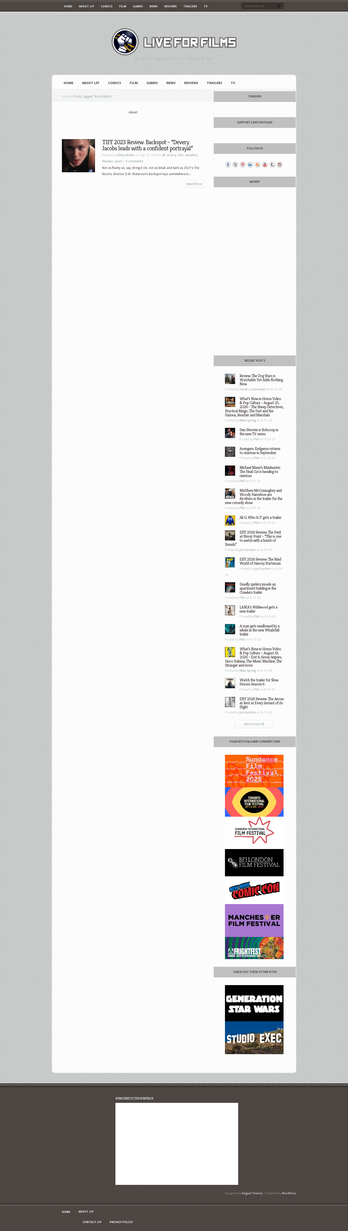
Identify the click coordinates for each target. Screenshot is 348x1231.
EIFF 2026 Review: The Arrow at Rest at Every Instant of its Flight (261, 703)
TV (206, 6)
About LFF (86, 6)
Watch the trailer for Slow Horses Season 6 (258, 682)
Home (68, 6)
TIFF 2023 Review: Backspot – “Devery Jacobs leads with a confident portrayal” (147, 145)
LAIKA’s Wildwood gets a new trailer (258, 609)
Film (122, 6)
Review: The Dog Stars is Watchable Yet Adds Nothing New (261, 380)
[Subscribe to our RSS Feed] (258, 165)
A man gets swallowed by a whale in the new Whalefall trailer (259, 630)
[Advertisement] (133, 122)
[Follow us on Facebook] (228, 165)
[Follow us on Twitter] (235, 165)
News (154, 6)
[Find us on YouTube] (265, 165)
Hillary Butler (126, 155)
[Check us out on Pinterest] (243, 165)
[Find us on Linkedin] (250, 165)
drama (171, 155)
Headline (191, 155)
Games (138, 6)
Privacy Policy (121, 1222)
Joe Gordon (247, 550)
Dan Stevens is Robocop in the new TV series (258, 431)
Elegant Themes (252, 1193)
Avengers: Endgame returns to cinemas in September (259, 450)
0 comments (134, 161)
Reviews (170, 6)
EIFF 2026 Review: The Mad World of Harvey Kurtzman (260, 561)
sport (118, 161)
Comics (107, 6)
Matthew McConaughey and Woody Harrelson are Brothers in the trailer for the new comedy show (253, 496)
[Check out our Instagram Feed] (280, 165)
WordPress (289, 1193)
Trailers (190, 6)
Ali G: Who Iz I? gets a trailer (260, 517)
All (163, 155)
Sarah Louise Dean (252, 389)
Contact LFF (92, 1222)
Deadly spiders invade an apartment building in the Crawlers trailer (257, 588)
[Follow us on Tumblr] (272, 165)
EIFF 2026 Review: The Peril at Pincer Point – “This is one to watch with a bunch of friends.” (253, 538)
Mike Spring (247, 420)
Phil (256, 439)
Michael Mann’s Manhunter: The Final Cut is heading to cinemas (259, 471)
